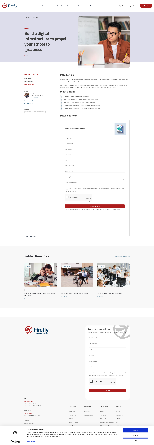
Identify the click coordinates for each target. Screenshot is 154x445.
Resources (87, 411)
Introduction (28, 78)
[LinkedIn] (28, 104)
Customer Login (127, 6)
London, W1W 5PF (29, 401)
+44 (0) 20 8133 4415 (30, 404)
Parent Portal (72, 415)
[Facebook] (25, 104)
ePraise (71, 418)
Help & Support (88, 415)
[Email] (30, 104)
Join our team (119, 415)
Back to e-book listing (32, 17)
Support (135, 6)
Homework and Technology (107, 422)
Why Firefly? (103, 411)
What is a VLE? (103, 418)
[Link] (33, 104)
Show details (31, 441)
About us (118, 411)
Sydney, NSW (28, 413)
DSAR (117, 422)
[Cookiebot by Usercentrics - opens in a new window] (15, 441)
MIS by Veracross (73, 422)
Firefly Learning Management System (35, 112)
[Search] (120, 5)
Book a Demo (146, 6)
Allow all (135, 430)
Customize (134, 435)
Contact (118, 418)
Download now (29, 84)
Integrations (103, 415)
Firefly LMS (72, 411)
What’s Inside (28, 81)
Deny (135, 440)
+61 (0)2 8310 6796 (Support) (32, 415)
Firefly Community (29, 423)
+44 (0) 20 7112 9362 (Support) (32, 406)
